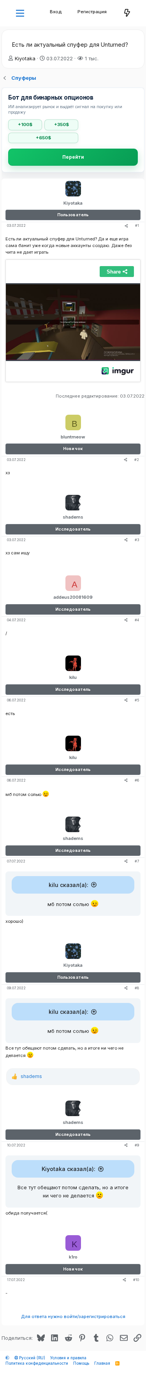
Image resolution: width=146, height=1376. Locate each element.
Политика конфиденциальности (36, 1363)
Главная (102, 1363)
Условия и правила (68, 1358)
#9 (137, 1145)
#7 (137, 861)
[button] (20, 13)
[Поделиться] (126, 226)
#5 (137, 700)
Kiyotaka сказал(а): (68, 1169)
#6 (137, 780)
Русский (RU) (31, 1358)
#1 (137, 225)
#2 (136, 459)
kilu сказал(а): (68, 885)
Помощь (81, 1363)
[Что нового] (127, 13)
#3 (137, 540)
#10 (136, 1280)
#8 (137, 988)
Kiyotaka (25, 58)
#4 (137, 620)
